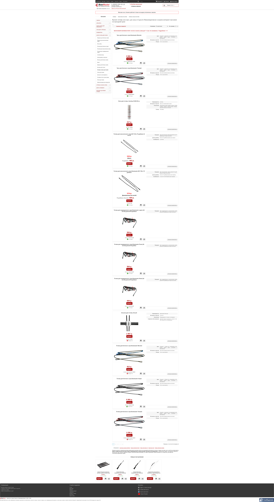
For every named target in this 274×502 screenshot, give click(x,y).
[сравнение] (144, 63)
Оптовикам (125, 1)
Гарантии (116, 1)
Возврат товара (73, 493)
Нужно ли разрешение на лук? (7, 491)
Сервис (112, 1)
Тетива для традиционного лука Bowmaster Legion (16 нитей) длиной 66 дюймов (129, 211)
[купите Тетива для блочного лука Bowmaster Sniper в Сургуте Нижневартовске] (129, 390)
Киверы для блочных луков (102, 64)
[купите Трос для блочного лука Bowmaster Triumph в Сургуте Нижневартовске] (129, 79)
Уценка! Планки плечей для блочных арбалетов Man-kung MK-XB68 (103, 473)
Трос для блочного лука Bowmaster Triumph (129, 68)
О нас (71, 487)
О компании (98, 1)
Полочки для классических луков (103, 48)
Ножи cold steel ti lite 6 (135, 447)
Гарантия (71, 492)
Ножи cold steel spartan (159, 447)
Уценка (98, 20)
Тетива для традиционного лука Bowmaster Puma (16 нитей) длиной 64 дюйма (129, 245)
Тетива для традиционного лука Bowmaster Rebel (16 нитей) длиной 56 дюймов (129, 279)
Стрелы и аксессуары (101, 85)
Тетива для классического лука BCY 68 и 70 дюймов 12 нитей (129, 134)
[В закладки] (105, 478)
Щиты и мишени (100, 87)
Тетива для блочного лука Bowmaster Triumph (129, 411)
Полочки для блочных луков (102, 46)
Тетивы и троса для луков (102, 69)
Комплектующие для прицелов (103, 82)
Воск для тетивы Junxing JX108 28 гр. (129, 101)
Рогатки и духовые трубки (101, 91)
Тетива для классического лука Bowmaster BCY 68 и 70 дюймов (129, 172)
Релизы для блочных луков (102, 59)
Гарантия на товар (5, 489)
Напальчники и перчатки (102, 57)
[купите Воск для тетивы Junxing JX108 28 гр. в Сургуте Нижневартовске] (129, 112)
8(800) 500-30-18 (119, 4)
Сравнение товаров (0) (121, 26)
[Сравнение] (109, 478)
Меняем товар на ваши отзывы (7, 487)
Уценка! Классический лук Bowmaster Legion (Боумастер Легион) (153, 473)
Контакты (71, 494)
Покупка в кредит (73, 491)
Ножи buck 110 (151, 447)
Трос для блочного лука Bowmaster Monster (129, 35)
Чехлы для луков (100, 72)
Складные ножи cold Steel (125, 447)
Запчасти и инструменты (102, 74)
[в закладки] (141, 63)
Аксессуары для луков (102, 35)
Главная (114, 16)
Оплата (108, 1)
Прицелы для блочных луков (103, 37)
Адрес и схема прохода (145, 487)
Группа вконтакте (144, 491)
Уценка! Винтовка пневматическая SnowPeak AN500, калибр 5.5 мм (137, 473)
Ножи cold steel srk (144, 447)
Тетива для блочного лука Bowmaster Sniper (129, 378)
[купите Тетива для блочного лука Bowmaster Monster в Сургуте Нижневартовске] (129, 357)
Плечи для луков (100, 79)
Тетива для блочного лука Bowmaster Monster (129, 345)
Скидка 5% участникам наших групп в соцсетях (10, 488)
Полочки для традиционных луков (103, 52)
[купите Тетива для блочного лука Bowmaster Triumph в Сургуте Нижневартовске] (129, 423)
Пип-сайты (99, 43)
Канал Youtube (144, 494)
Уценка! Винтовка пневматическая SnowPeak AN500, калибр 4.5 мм (120, 473)
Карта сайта (72, 495)
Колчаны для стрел (101, 67)
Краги (98, 62)
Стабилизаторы (100, 54)
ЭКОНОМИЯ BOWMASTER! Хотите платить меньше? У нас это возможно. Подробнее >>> (141, 30)
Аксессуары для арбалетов (100, 26)
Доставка (103, 1)
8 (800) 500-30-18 (144, 489)
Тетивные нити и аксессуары (103, 77)
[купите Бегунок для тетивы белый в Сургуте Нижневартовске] (129, 324)
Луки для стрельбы (101, 29)
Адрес (120, 1)
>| (122, 444)
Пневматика (99, 32)
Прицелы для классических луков (102, 41)
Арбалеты (98, 23)
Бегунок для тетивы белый (129, 312)
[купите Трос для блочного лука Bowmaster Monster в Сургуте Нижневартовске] (129, 46)
